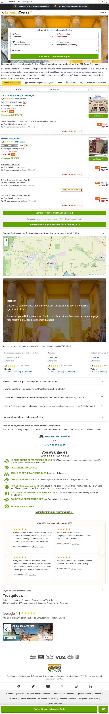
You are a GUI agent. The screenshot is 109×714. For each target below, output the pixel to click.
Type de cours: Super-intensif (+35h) (39, 83)
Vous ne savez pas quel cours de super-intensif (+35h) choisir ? (32, 426)
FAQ (81, 83)
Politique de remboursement (38, 694)
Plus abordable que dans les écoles (72, 6)
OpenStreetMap (101, 275)
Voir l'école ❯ (98, 116)
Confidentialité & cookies (63, 694)
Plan (60, 83)
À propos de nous (83, 694)
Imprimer (13, 699)
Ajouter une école (54, 704)
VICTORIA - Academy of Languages (18, 372)
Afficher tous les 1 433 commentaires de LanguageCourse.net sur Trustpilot (35, 603)
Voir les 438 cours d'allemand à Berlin (53, 213)
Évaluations (71, 83)
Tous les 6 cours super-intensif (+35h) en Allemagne (53, 224)
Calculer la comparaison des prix (54, 56)
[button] (2, 2)
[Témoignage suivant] (101, 552)
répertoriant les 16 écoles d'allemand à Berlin (30, 320)
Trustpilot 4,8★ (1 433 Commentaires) (33, 6)
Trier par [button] (56, 90)
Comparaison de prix (11, 83)
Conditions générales (15, 694)
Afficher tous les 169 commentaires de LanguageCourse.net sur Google (34, 618)
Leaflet (92, 275)
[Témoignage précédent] (7, 552)
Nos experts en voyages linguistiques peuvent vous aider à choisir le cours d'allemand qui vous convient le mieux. (52, 429)
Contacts (97, 694)
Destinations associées (96, 83)
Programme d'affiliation (88, 699)
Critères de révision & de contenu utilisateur (38, 699)
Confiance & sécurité (67, 699)
